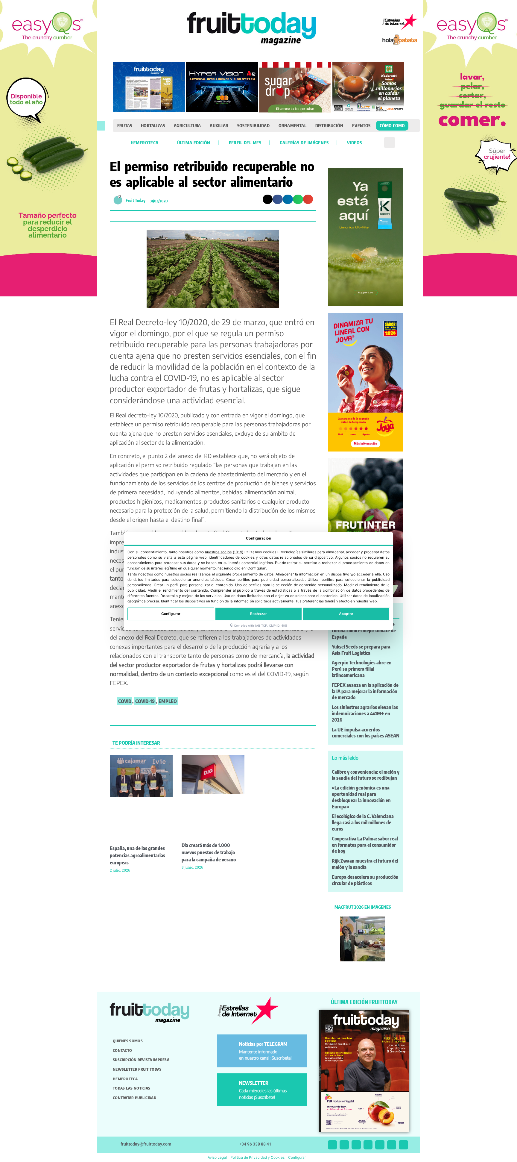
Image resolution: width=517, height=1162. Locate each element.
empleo (168, 701)
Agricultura (187, 125)
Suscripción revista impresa (141, 1059)
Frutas (124, 125)
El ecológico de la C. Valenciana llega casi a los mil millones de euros (363, 822)
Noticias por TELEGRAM (263, 1044)
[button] (101, 126)
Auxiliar (219, 125)
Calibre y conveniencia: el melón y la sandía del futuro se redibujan (365, 775)
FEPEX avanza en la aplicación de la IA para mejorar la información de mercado (365, 691)
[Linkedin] (368, 1144)
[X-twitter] (332, 1144)
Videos (354, 142)
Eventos (361, 125)
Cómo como (392, 125)
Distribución (329, 125)
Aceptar (346, 613)
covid (124, 701)
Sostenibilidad (253, 125)
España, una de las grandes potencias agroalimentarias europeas (137, 855)
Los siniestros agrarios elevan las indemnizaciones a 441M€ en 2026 (365, 713)
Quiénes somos (128, 1040)
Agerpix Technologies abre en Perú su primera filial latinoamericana (362, 669)
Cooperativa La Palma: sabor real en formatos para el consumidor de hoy (365, 845)
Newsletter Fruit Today (137, 1069)
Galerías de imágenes (304, 142)
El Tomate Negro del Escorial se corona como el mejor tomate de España (364, 630)
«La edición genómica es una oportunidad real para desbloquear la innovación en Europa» (361, 797)
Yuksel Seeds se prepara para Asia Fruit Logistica (361, 650)
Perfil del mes (245, 142)
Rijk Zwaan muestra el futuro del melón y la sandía (365, 864)
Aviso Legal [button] (217, 1157)
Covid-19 (145, 701)
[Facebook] (356, 1144)
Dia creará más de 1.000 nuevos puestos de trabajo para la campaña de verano (209, 852)
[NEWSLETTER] (229, 1085)
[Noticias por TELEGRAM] (229, 1046)
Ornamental (292, 125)
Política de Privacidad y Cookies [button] (257, 1157)
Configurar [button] (297, 1157)
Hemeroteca (145, 142)
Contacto (122, 1050)
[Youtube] (379, 1144)
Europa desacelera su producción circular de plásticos (365, 880)
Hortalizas (153, 125)
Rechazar (258, 613)
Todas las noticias (131, 1088)
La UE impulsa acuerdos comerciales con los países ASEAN (365, 733)
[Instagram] (344, 1144)
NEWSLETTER (253, 1083)
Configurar (170, 613)
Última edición (193, 142)
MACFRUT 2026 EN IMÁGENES (362, 907)
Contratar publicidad (134, 1097)
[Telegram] (391, 1144)
